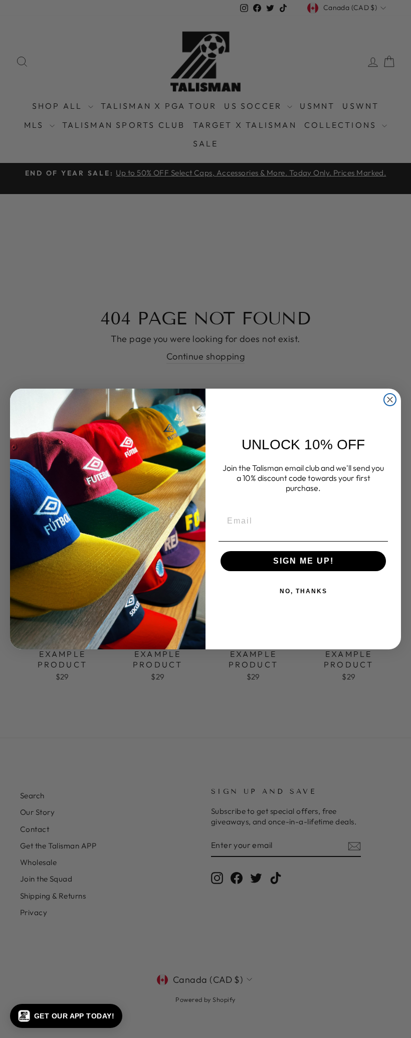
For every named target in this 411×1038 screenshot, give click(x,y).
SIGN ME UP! (303, 561)
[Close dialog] (390, 400)
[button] (66, 1016)
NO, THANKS (303, 591)
